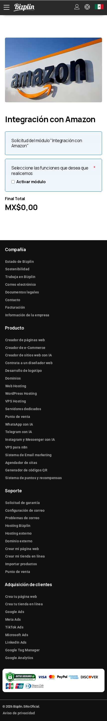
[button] (6, 7)
